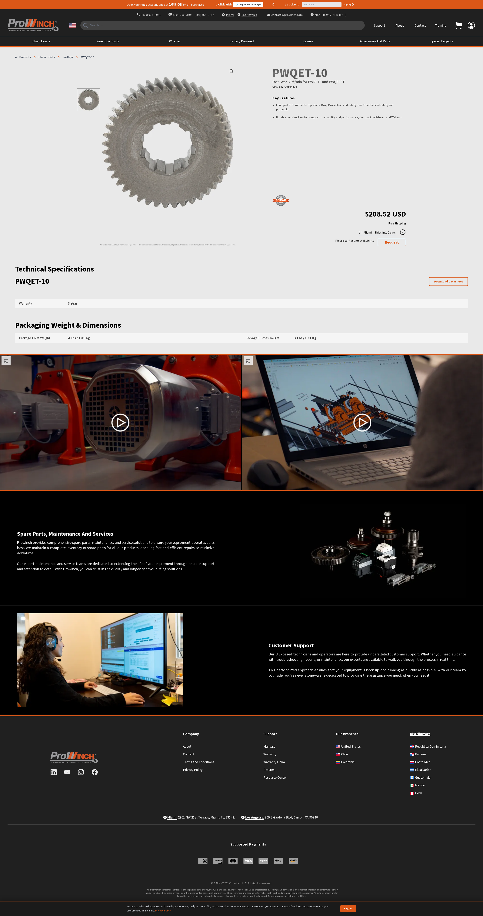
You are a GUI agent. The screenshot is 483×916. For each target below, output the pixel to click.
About (400, 25)
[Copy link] (231, 71)
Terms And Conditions (198, 762)
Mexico (419, 785)
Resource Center (275, 777)
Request (392, 242)
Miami (230, 15)
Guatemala (422, 777)
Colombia (347, 762)
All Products (23, 57)
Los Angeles (249, 15)
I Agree (348, 909)
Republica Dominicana (430, 746)
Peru (418, 793)
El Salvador (422, 769)
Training (440, 25)
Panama (420, 754)
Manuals (269, 746)
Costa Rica (422, 762)
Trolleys (67, 57)
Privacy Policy (192, 769)
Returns (269, 769)
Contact (420, 25)
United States (350, 746)
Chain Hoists (46, 57)
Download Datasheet (448, 281)
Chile (344, 754)
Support (379, 25)
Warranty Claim (274, 762)
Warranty (269, 754)
